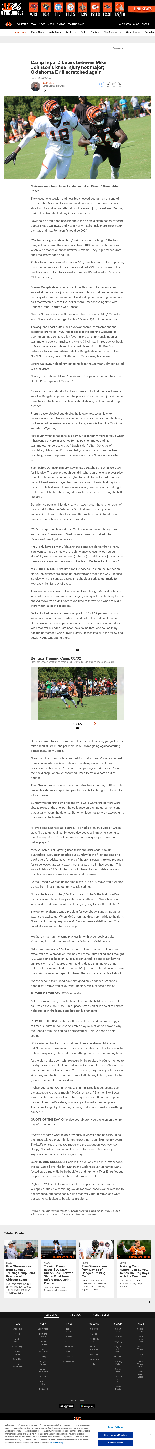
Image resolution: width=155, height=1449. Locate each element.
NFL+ (94, 1364)
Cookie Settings (115, 1427)
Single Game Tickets (140, 1339)
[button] (73, 1302)
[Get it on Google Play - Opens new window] (87, 1407)
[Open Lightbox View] (77, 700)
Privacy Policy (56, 1442)
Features (43, 1376)
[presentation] (150, 1302)
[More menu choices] (87, 24)
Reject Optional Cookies (115, 1435)
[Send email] (114, 85)
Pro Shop (118, 1356)
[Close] (150, 1434)
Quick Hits (17, 1359)
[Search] (120, 24)
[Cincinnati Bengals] (77, 1420)
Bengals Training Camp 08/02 (56, 658)
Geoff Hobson (48, 83)
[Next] (94, 723)
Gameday (69, 1336)
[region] (77, 1434)
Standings (94, 1354)
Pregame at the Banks (118, 1349)
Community (17, 1346)
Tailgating (118, 1341)
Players (69, 1351)
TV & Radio (94, 1334)
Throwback (68, 1346)
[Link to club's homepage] (8, 23)
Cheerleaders (68, 1361)
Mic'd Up (43, 1356)
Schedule (94, 1329)
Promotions (94, 1359)
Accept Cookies (115, 1442)
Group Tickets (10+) (140, 1364)
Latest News (17, 1329)
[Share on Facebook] (101, 85)
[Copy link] (120, 84)
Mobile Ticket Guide (140, 1374)
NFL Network (43, 1389)
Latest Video (43, 1329)
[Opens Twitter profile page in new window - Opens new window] (44, 90)
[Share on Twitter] (108, 85)
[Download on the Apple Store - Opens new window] (66, 1406)
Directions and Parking (118, 1379)
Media (17, 1334)
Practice (68, 1341)
